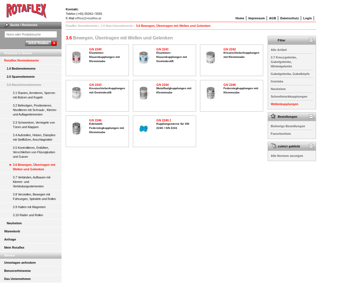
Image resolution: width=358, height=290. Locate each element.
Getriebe (277, 81)
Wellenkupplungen (284, 104)
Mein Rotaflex (14, 247)
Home (239, 18)
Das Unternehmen (17, 278)
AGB (272, 18)
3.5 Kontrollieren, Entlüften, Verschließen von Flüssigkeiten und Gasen (34, 152)
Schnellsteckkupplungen (289, 96)
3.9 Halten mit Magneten (29, 207)
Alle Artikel (279, 49)
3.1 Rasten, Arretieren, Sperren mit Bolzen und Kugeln (34, 95)
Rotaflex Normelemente (21, 60)
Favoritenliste (281, 133)
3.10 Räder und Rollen (28, 215)
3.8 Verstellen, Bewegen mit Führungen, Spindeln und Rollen (34, 197)
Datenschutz (289, 18)
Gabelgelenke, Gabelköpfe (290, 74)
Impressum (256, 18)
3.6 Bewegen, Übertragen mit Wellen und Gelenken (34, 167)
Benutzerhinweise (17, 270)
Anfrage (10, 239)
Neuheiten (14, 223)
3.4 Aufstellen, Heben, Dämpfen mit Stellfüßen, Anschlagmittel (34, 137)
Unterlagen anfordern (20, 262)
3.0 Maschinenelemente (24, 84)
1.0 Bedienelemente (21, 68)
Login (307, 18)
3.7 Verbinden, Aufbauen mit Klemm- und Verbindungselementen (31, 182)
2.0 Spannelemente (21, 76)
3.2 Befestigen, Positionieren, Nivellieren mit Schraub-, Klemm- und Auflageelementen (35, 110)
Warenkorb (12, 231)
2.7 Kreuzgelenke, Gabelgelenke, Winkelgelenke (284, 62)
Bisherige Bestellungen (288, 126)
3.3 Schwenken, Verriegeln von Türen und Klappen (34, 125)
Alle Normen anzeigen (287, 155)
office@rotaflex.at (88, 18)
